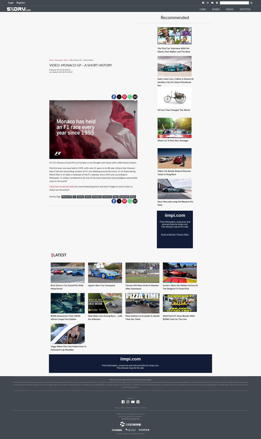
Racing (88, 197)
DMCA (143, 408)
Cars (203, 9)
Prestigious (97, 197)
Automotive (59, 60)
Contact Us (136, 408)
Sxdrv (116, 197)
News (229, 9)
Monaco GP (66, 197)
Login (11, 3)
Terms (128, 408)
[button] (113, 96)
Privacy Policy (120, 408)
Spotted (245, 9)
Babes (216, 9)
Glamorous (107, 197)
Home (51, 60)
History (80, 197)
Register (20, 3)
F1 (74, 197)
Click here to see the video (61, 187)
